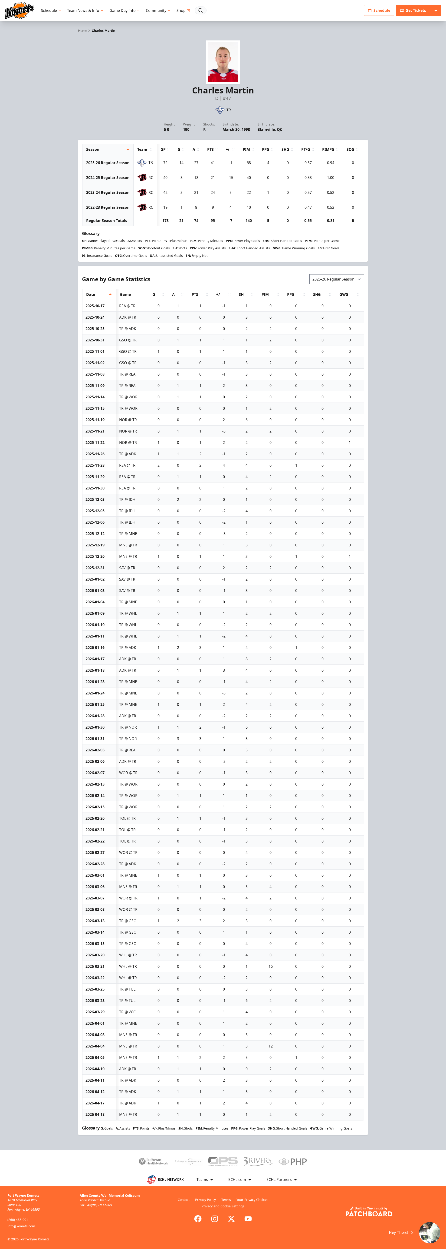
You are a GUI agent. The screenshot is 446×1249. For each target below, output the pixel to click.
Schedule (49, 10)
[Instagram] (214, 1218)
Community (156, 10)
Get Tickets (416, 10)
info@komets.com (21, 1226)
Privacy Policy (205, 1199)
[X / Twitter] (231, 1218)
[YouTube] (248, 1218)
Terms (226, 1199)
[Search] (201, 10)
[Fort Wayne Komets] (19, 10)
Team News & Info (83, 10)
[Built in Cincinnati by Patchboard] (369, 1211)
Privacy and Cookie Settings (223, 1206)
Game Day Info (122, 10)
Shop (181, 10)
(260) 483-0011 (18, 1219)
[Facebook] (197, 1218)
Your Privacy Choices (252, 1199)
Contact (184, 1199)
